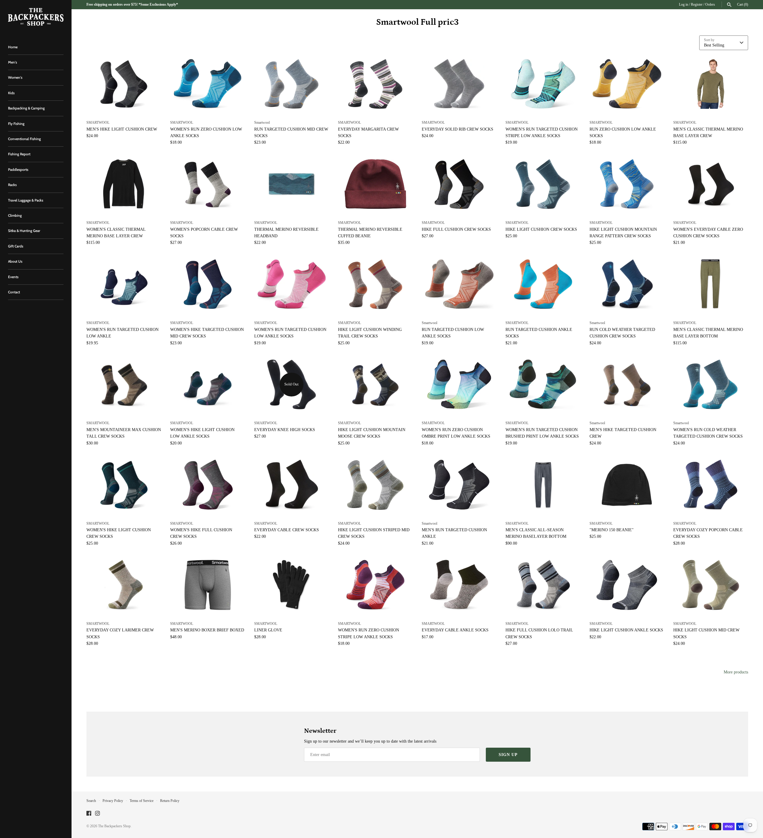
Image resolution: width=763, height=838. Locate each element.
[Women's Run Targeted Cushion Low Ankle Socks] (291, 284)
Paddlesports (18, 170)
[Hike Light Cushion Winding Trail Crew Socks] (375, 284)
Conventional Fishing (24, 139)
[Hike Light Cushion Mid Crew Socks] (710, 585)
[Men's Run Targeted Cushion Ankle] (459, 485)
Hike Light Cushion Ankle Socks (626, 630)
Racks (12, 185)
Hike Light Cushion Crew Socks (541, 229)
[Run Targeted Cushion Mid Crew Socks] (291, 84)
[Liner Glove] (291, 585)
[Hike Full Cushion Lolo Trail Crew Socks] (542, 585)
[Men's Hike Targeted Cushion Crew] (627, 385)
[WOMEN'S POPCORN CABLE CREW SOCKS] (207, 184)
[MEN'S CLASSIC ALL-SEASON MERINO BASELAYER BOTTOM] (542, 485)
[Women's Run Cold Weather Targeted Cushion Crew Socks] (710, 385)
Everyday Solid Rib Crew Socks (457, 129)
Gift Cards (15, 246)
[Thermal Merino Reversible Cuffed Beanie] (375, 184)
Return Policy (169, 801)
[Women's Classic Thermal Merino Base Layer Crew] (123, 184)
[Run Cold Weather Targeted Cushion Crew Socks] (627, 284)
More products (736, 672)
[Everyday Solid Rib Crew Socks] (459, 84)
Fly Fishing (16, 124)
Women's (15, 77)
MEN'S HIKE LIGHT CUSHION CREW (121, 129)
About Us (15, 261)
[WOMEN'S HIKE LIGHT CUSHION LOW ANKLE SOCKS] (207, 385)
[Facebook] (88, 813)
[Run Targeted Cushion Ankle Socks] (542, 284)
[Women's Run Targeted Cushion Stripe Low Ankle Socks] (542, 84)
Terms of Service (141, 801)
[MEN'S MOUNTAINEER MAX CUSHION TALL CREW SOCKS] (123, 385)
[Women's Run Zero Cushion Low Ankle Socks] (207, 84)
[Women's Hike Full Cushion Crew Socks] (207, 485)
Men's (12, 62)
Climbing (15, 215)
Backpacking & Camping (26, 108)
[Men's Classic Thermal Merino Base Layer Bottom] (710, 284)
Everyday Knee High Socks (284, 429)
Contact (14, 292)
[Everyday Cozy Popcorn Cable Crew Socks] (710, 485)
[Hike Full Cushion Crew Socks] (459, 184)
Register (696, 4)
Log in (683, 4)
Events (13, 277)
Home (13, 47)
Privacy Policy (113, 801)
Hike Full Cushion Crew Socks (456, 229)
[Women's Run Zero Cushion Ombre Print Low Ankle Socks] (459, 385)
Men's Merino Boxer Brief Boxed (207, 630)
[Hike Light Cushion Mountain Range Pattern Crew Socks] (627, 184)
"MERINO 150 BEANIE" (612, 530)
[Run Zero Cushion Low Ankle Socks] (627, 84)
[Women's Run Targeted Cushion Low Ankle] (123, 284)
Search (91, 801)
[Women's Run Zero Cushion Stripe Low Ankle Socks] (375, 585)
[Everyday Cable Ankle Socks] (459, 585)
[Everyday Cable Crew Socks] (291, 485)
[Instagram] (97, 813)
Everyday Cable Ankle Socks (455, 630)
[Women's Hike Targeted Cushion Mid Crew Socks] (207, 284)
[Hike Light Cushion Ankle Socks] (627, 585)
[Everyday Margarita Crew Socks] (375, 84)
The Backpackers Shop (114, 826)
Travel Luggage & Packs (25, 200)
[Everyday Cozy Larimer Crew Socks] (123, 585)
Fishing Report (19, 154)
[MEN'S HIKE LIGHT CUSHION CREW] (123, 84)
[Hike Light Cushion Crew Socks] (542, 184)
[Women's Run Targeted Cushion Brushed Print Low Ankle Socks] (542, 385)
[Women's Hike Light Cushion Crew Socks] (123, 485)
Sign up (508, 754)
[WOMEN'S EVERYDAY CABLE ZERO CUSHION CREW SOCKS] (710, 184)
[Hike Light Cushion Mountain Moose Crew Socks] (375, 385)
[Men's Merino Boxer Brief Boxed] (207, 585)
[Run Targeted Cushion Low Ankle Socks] (459, 284)
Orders (710, 4)
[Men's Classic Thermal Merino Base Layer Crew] (710, 84)
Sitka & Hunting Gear (24, 231)
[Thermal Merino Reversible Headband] (291, 184)
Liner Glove (268, 630)
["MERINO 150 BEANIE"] (627, 485)
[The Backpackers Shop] (36, 17)
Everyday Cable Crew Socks (286, 530)
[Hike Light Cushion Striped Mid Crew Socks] (375, 485)
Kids (11, 93)
